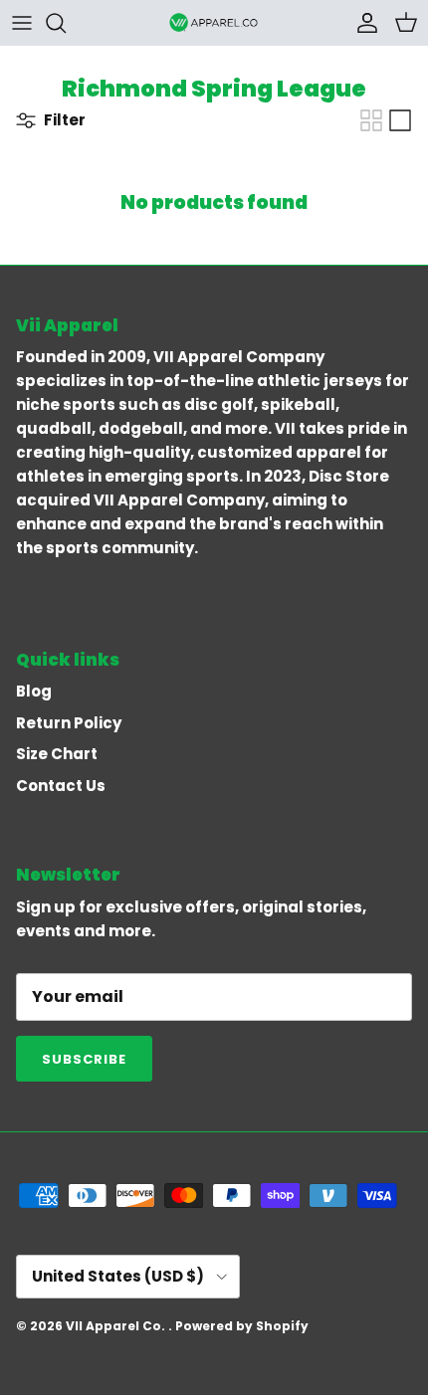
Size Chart (57, 753)
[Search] (66, 23)
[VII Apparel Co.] (214, 22)
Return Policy (68, 722)
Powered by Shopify (242, 1325)
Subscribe (84, 1059)
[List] (400, 120)
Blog (34, 691)
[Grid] (371, 120)
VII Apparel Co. (117, 1325)
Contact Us (61, 785)
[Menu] (22, 23)
